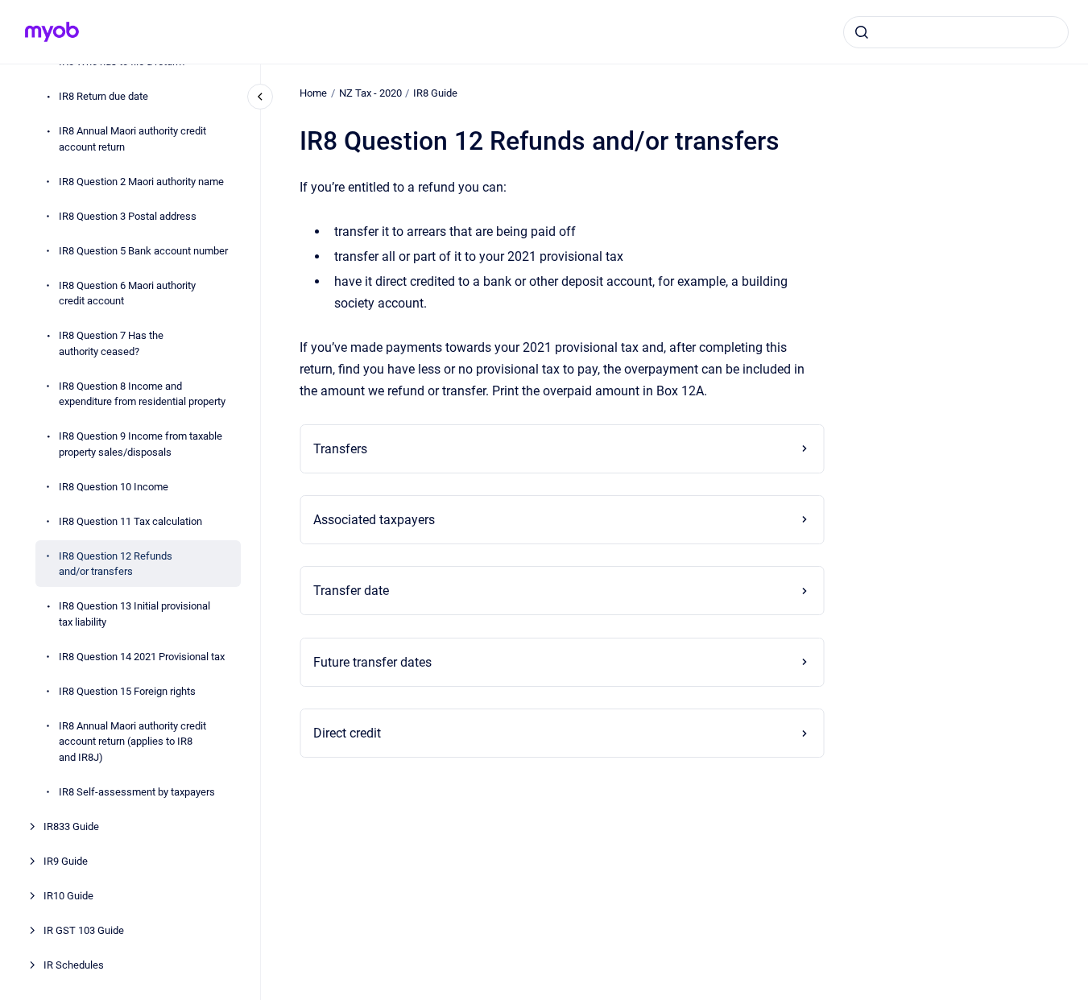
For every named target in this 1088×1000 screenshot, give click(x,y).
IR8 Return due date (103, 96)
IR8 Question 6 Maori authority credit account (127, 293)
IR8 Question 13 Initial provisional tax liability (134, 614)
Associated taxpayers (374, 519)
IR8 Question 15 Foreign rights (127, 690)
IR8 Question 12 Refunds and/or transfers (115, 563)
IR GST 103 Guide (83, 930)
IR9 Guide (65, 860)
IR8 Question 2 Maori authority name (141, 181)
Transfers (340, 449)
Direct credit (347, 733)
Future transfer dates (372, 662)
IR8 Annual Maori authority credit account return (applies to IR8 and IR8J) (132, 740)
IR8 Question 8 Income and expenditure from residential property (142, 393)
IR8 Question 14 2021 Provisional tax (142, 656)
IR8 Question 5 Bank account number (143, 250)
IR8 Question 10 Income (113, 486)
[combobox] (956, 32)
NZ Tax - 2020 (370, 93)
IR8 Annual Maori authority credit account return (132, 139)
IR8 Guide (435, 93)
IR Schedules (73, 964)
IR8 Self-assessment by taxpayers (137, 791)
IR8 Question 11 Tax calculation (130, 520)
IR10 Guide (68, 895)
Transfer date (351, 590)
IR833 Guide (71, 826)
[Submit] (862, 32)
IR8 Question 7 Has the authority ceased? (111, 343)
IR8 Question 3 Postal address (128, 215)
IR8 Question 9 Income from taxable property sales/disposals (140, 444)
